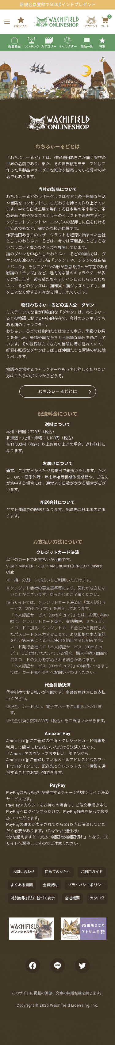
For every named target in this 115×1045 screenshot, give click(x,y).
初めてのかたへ (58, 872)
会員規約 (50, 885)
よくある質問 (22, 885)
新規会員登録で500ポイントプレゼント (58, 4)
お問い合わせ (24, 872)
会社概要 (72, 898)
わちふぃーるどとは (57, 391)
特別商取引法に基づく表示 (33, 898)
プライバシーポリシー (86, 885)
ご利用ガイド (92, 872)
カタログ (97, 898)
